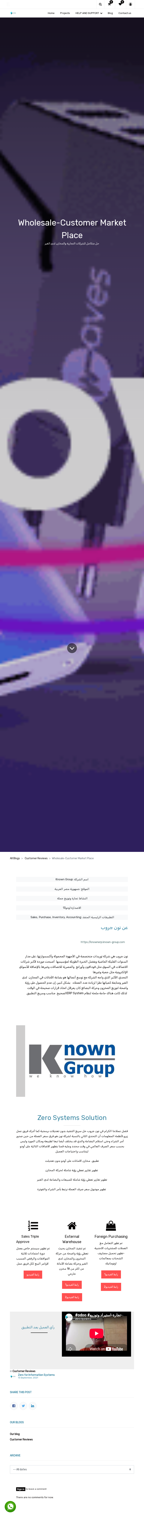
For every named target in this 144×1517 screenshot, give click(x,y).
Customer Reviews (36, 858)
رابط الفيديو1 (72, 1284)
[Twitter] (23, 1406)
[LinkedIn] (33, 1406)
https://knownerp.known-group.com (103, 942)
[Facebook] (14, 1406)
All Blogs (15, 858)
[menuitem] (51, 13)
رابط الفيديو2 (72, 1297)
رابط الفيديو (33, 1274)
